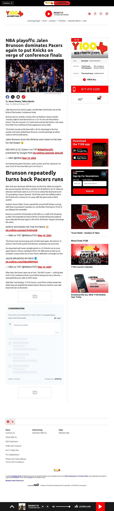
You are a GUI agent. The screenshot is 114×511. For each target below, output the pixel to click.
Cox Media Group (15, 476)
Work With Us (11, 437)
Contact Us (10, 433)
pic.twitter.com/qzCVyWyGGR (21, 230)
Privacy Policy (83, 476)
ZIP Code (76, 180)
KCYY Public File (12, 450)
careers (30, 477)
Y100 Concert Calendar (82, 267)
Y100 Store (62, 21)
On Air (44, 21)
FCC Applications (12, 455)
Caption (57, 89)
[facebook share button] (7, 97)
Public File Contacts (13, 446)
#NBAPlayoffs (45, 149)
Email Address (88, 180)
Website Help (64, 433)
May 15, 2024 (29, 158)
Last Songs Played (33, 21)
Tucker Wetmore (61, 15)
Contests (52, 21)
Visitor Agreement (70, 476)
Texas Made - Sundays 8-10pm (85, 233)
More (85, 21)
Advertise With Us (74, 21)
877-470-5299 (90, 89)
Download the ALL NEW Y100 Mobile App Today (88, 296)
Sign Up (90, 191)
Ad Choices (15, 477)
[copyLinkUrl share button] (23, 97)
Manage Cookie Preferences (15, 480)
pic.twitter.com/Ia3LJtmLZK (48, 153)
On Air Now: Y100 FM (90, 54)
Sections (6, 3)
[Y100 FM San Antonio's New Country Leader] (57, 3)
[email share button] (18, 97)
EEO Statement (12, 442)
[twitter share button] (13, 97)
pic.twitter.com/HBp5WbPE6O (22, 261)
